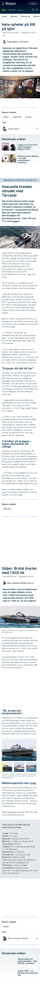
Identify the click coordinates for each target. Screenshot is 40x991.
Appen (30, 10)
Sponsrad (7, 509)
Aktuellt (4, 16)
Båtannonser (25, 16)
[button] (20, 86)
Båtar (4, 10)
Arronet (28, 117)
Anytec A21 (17, 117)
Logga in (33, 3)
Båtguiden (13, 16)
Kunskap (21, 10)
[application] (20, 87)
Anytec (6, 117)
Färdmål (11, 10)
